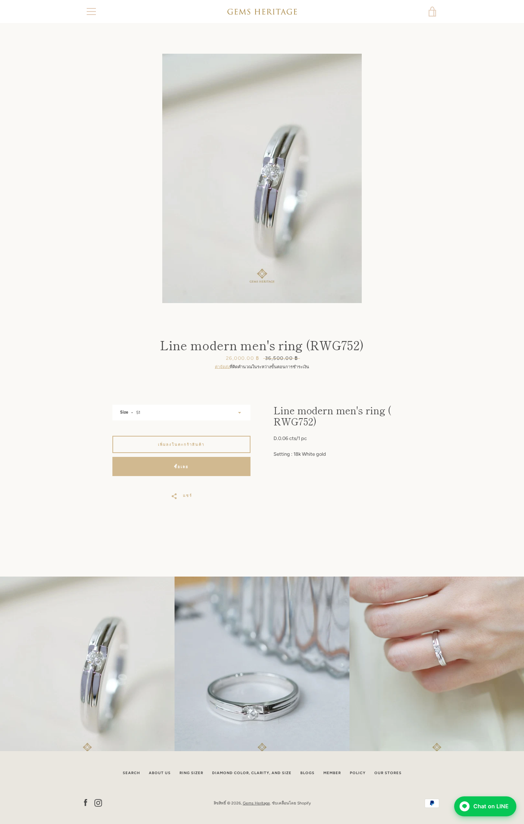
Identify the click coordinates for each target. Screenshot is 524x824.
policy (358, 773)
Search (131, 773)
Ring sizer (191, 773)
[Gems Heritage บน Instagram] (98, 803)
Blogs (307, 773)
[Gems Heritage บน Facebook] (85, 803)
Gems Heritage (256, 803)
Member (332, 773)
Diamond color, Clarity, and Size (252, 773)
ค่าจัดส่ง (222, 366)
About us (160, 773)
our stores (388, 773)
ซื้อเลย (181, 467)
